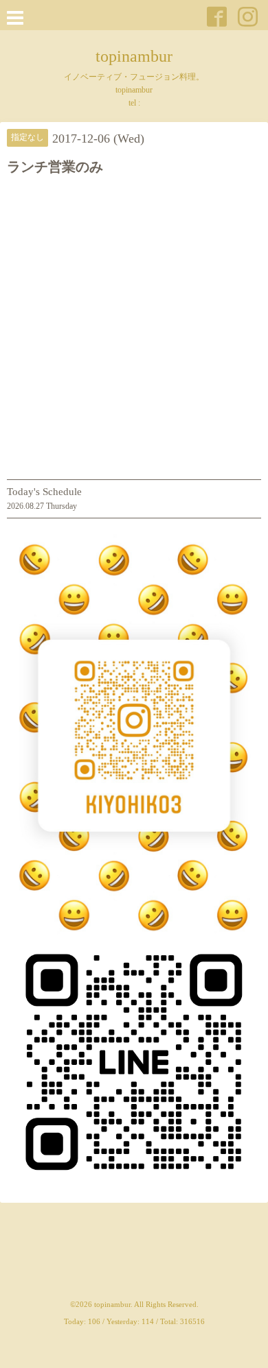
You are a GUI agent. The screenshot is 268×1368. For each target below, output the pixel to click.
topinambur (134, 56)
